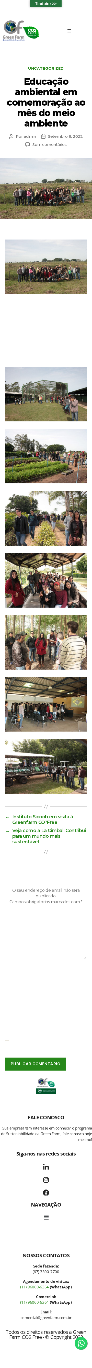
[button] (69, 30)
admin (30, 136)
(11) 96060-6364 (34, 1286)
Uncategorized (46, 68)
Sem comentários (49, 144)
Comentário (18, 917)
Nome (12, 966)
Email (12, 990)
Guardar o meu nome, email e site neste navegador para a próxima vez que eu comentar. (48, 1044)
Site (9, 1014)
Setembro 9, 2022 (65, 136)
